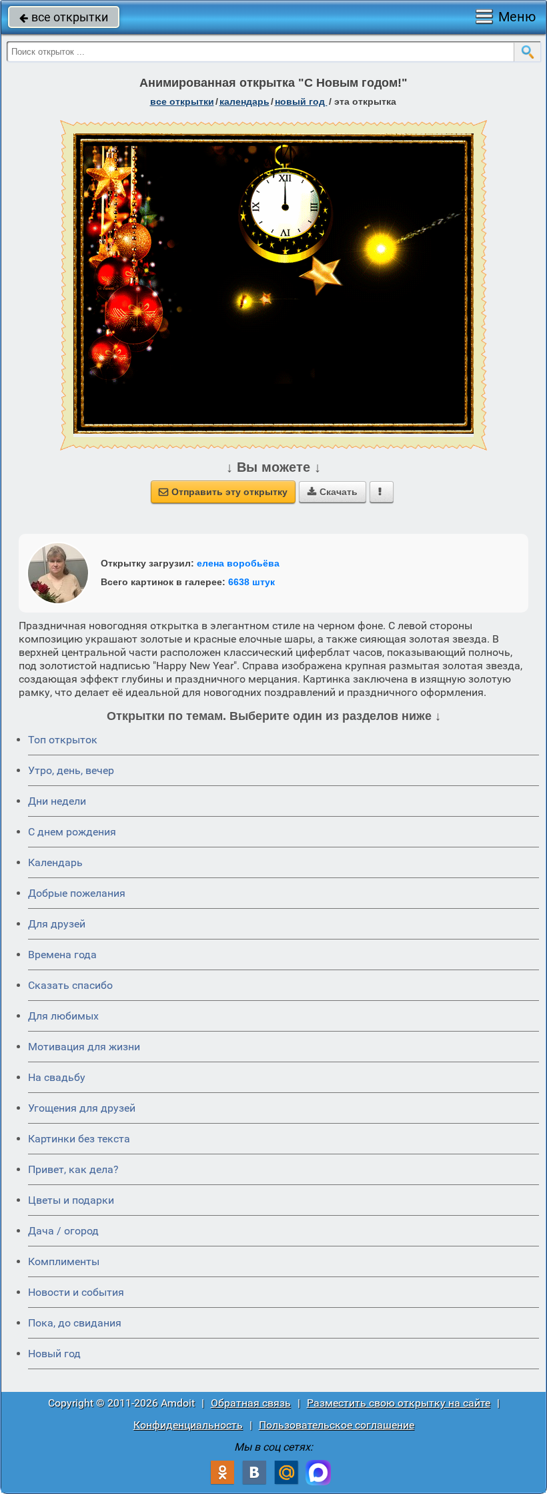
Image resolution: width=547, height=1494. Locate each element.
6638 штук (251, 582)
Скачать (333, 491)
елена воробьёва (238, 563)
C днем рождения (72, 831)
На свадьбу (56, 1077)
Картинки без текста (79, 1138)
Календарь (244, 101)
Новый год (301, 101)
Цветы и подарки (71, 1200)
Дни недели (57, 801)
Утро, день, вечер (71, 770)
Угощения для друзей (81, 1108)
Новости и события (76, 1292)
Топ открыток (62, 739)
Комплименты (63, 1261)
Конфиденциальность (188, 1425)
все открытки (63, 17)
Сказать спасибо (70, 985)
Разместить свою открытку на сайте (398, 1403)
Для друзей (56, 923)
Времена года (62, 954)
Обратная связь (251, 1403)
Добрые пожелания (76, 893)
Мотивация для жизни (84, 1046)
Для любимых (63, 1016)
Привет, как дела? (73, 1169)
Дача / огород (63, 1230)
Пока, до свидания (74, 1323)
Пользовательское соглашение (336, 1425)
